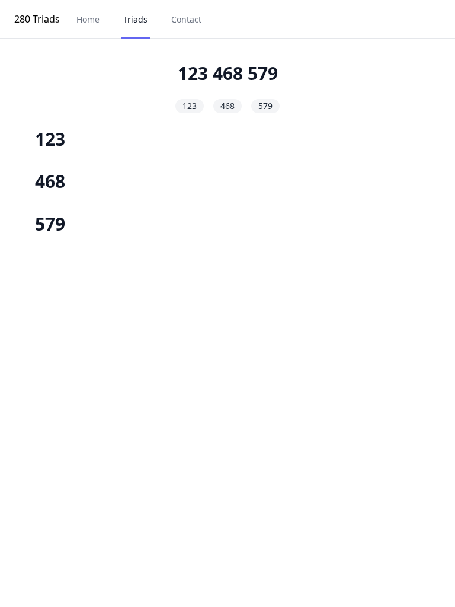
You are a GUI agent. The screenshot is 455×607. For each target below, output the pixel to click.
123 (189, 105)
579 (265, 105)
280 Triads (37, 18)
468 (227, 105)
